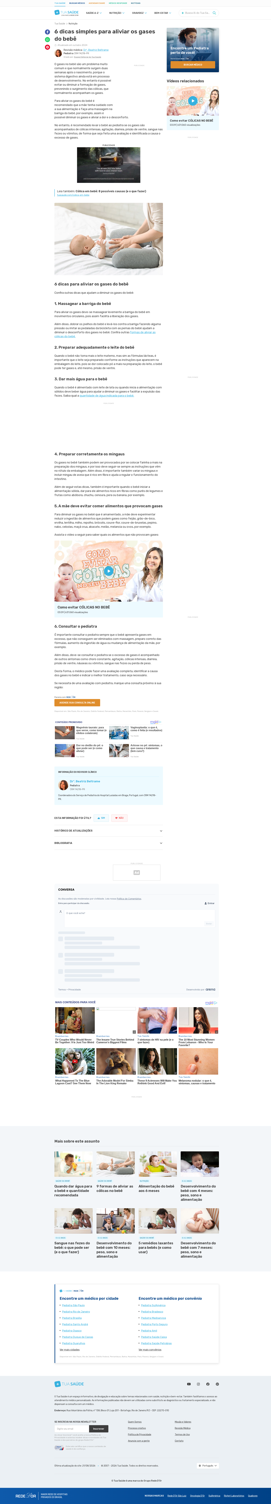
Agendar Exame (97, 3)
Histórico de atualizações (73, 830)
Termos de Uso (182, 1434)
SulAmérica (214, 1496)
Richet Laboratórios (234, 1496)
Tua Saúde (59, 3)
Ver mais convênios (150, 1349)
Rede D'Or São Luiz (177, 1496)
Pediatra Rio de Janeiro (76, 1311)
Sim (103, 818)
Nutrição (73, 23)
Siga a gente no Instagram (198, 1384)
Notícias (135, 3)
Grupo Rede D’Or (153, 1480)
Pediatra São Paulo (73, 1305)
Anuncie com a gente (139, 1441)
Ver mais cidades (70, 1349)
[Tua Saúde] (66, 12)
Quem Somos (135, 1422)
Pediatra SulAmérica (153, 1305)
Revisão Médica (182, 1428)
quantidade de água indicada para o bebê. (107, 395)
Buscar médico (77, 3)
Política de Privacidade (139, 1434)
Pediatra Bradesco (152, 1311)
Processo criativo (137, 1428)
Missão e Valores (183, 1422)
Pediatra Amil (149, 1330)
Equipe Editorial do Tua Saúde (87, 57)
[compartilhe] (47, 32)
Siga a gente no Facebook (207, 1384)
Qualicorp (253, 1496)
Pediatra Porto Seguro (154, 1324)
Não (121, 818)
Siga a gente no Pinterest (217, 1384)
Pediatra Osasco (71, 1330)
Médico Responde (118, 3)
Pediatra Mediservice (153, 1318)
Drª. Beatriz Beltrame (85, 781)
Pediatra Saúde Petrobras (156, 1343)
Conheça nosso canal (188, 1384)
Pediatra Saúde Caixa (154, 1337)
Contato (179, 1441)
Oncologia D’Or (197, 1496)
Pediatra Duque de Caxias (77, 1337)
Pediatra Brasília (72, 1318)
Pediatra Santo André (75, 1324)
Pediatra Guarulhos (73, 1343)
